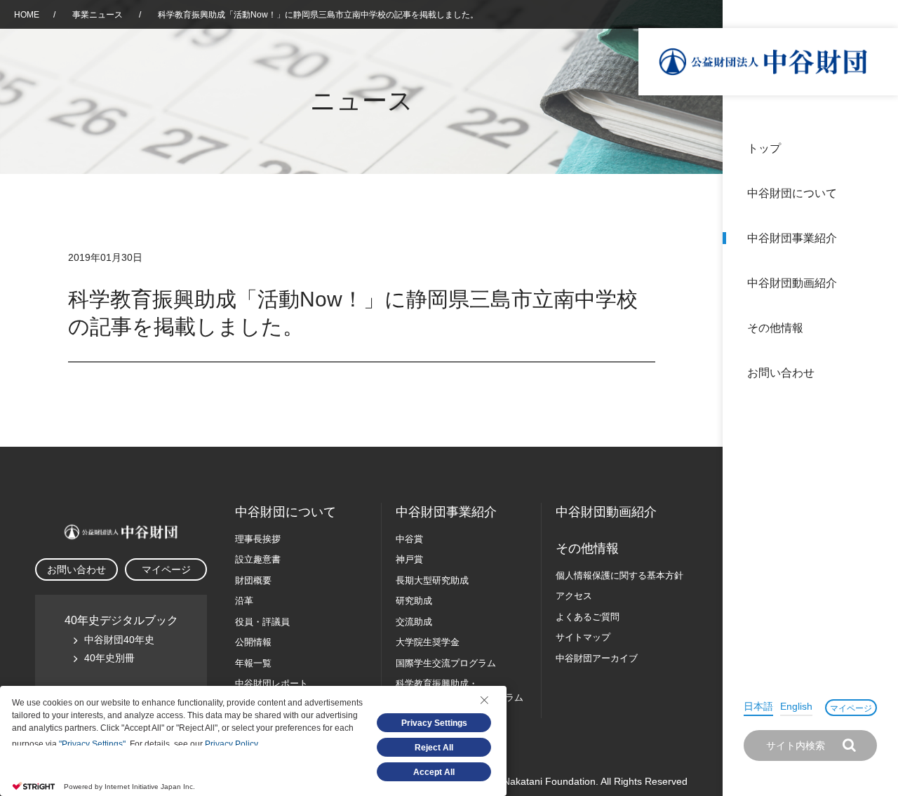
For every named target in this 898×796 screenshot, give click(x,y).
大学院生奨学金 (428, 642)
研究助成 (414, 600)
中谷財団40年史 (119, 639)
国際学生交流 (446, 663)
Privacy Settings (434, 723)
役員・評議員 (262, 621)
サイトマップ (583, 637)
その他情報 (775, 328)
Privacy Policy (231, 744)
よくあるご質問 (587, 617)
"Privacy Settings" (92, 744)
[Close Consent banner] (484, 699)
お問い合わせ (781, 373)
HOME (26, 15)
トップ (764, 148)
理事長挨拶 (258, 539)
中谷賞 (409, 539)
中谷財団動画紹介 (792, 283)
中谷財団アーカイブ (597, 658)
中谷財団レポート (271, 683)
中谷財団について (792, 193)
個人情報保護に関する (619, 575)
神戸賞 (409, 559)
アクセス (574, 596)
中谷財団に (285, 512)
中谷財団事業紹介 (792, 238)
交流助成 (414, 621)
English (796, 706)
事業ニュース (98, 15)
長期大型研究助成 (432, 580)
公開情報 (253, 642)
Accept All (434, 772)
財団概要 (253, 580)
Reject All (434, 748)
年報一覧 (253, 663)
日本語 (758, 706)
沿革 (877, 283)
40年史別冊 (109, 657)
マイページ (851, 708)
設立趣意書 (258, 559)
